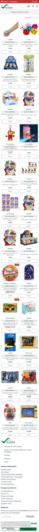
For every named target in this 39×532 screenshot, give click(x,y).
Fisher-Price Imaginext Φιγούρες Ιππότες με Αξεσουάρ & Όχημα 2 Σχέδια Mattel (28, 394)
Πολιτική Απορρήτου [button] (7, 528)
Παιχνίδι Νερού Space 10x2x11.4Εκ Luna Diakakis (10, 80)
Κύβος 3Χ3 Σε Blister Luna (29, 115)
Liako (28, 39)
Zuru (10, 423)
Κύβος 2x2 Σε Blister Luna (10, 184)
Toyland (10, 39)
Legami (29, 283)
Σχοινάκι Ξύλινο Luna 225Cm (29, 254)
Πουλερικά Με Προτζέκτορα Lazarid (29, 184)
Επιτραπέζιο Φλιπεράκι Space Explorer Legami (28, 289)
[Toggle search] (33, 6)
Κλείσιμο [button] (34, 523)
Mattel (29, 388)
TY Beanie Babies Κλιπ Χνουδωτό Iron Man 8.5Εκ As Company (10, 150)
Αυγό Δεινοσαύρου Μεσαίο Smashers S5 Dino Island (10, 428)
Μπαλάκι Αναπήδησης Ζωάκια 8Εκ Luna (10, 115)
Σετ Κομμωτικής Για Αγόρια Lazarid (10, 393)
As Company (10, 144)
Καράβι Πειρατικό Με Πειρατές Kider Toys (29, 358)
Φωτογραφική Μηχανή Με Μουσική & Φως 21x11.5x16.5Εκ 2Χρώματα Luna (29, 324)
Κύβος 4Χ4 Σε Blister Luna (29, 219)
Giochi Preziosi (10, 318)
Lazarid (29, 179)
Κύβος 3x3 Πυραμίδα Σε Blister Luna (10, 254)
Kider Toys (28, 353)
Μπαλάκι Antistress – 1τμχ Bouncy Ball (29, 45)
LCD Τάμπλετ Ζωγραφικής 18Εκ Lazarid (10, 358)
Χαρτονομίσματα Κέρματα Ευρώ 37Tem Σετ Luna (28, 80)
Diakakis (10, 74)
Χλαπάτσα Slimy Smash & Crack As (10, 219)
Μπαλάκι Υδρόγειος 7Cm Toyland (10, 45)
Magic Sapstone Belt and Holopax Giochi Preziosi (10, 324)
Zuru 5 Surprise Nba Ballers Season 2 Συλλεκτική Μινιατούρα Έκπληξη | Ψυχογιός (10, 289)
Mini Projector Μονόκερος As (29, 150)
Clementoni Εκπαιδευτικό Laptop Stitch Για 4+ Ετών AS (28, 428)
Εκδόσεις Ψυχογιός (10, 283)
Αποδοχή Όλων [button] (28, 529)
